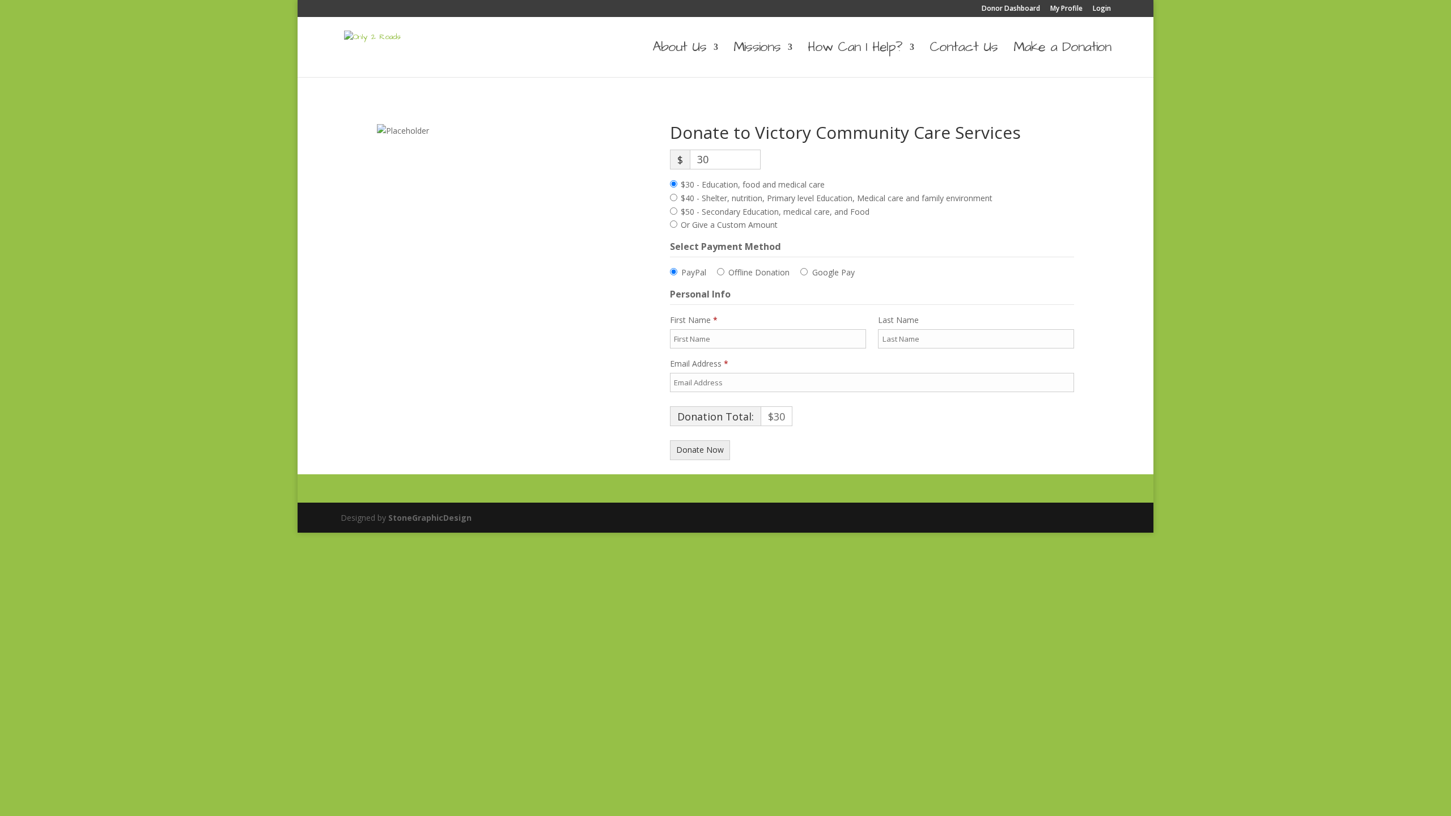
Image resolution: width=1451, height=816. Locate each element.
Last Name (899, 319)
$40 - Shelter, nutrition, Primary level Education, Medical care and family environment (836, 198)
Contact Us (964, 50)
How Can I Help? (855, 50)
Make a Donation (1062, 50)
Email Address (699, 363)
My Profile (1066, 9)
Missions (756, 50)
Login (1102, 9)
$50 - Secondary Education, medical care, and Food (775, 211)
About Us (679, 50)
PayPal (693, 272)
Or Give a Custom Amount (729, 224)
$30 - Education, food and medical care (753, 184)
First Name (694, 319)
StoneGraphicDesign (430, 517)
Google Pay (833, 272)
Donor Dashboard (1011, 9)
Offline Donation (759, 272)
